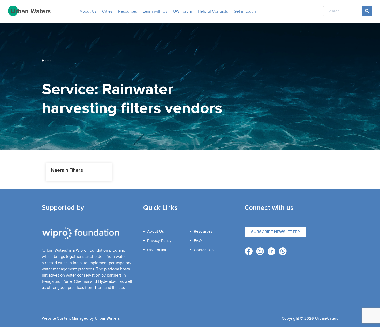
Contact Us (204, 250)
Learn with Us (155, 11)
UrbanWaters (107, 319)
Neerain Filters (67, 170)
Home (47, 61)
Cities (107, 11)
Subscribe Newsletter (275, 232)
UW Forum (182, 11)
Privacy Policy (159, 241)
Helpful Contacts (213, 11)
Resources (127, 11)
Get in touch (245, 11)
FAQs (199, 241)
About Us (88, 11)
